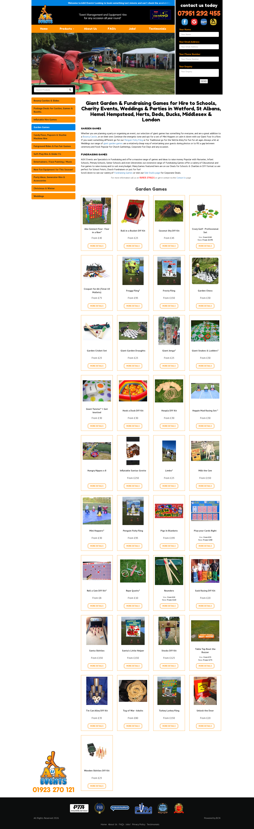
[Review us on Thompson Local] (204, 21)
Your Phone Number (189, 54)
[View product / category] (103, 64)
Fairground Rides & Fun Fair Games (52, 146)
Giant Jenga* (169, 350)
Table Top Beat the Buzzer (205, 650)
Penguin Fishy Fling (133, 139)
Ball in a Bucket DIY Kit (133, 230)
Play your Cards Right (205, 530)
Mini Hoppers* (96, 530)
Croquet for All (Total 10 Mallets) (97, 290)
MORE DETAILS (96, 246)
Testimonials (157, 28)
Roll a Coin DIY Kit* (97, 590)
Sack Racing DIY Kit (205, 590)
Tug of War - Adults (133, 710)
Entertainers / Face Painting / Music (53, 161)
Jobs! (132, 28)
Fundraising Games (123, 172)
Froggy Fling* (133, 290)
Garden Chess (205, 290)
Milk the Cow (205, 470)
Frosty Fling (169, 290)
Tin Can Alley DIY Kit (97, 710)
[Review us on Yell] (213, 21)
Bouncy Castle (90, 136)
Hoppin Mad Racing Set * (205, 410)
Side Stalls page (152, 172)
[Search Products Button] (70, 89)
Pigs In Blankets (169, 530)
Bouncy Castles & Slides (46, 100)
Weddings (39, 196)
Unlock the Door (205, 710)
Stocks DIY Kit (169, 650)
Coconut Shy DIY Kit (169, 230)
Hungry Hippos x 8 (96, 470)
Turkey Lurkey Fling (169, 710)
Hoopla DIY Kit (169, 410)
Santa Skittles (97, 650)
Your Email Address (189, 41)
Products (66, 28)
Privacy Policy (138, 824)
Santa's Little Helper (133, 650)
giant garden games (113, 143)
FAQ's (112, 28)
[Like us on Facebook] (184, 21)
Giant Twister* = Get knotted (97, 410)
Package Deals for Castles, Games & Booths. (53, 110)
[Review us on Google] (194, 21)
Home (44, 28)
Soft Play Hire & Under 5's (47, 153)
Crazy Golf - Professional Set (205, 230)
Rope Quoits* (133, 590)
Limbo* (169, 470)
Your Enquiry (185, 66)
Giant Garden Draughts (133, 350)
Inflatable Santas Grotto (133, 470)
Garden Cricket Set (97, 350)
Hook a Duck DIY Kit (133, 410)
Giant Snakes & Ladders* (205, 350)
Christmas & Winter (44, 188)
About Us (90, 28)
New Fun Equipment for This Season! (53, 169)
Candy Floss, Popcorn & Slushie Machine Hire (50, 136)
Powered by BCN (212, 818)
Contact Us (181, 177)
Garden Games (42, 127)
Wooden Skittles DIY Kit (97, 770)
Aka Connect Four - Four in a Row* (96, 230)
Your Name (185, 29)
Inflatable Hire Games (45, 119)
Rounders (169, 590)
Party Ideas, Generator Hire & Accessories (49, 179)
